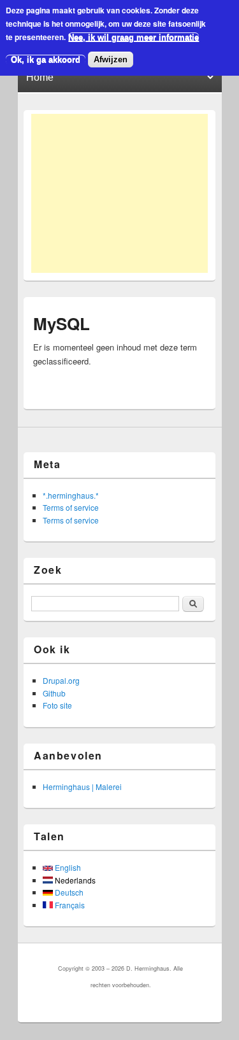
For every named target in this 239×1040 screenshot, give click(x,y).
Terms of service (71, 507)
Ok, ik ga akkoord (45, 59)
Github (54, 693)
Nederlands (74, 880)
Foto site (57, 705)
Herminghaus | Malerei (82, 786)
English (67, 867)
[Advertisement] (119, 193)
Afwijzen (110, 59)
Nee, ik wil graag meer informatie (133, 37)
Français (69, 904)
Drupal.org (61, 680)
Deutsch (68, 892)
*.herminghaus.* (71, 495)
